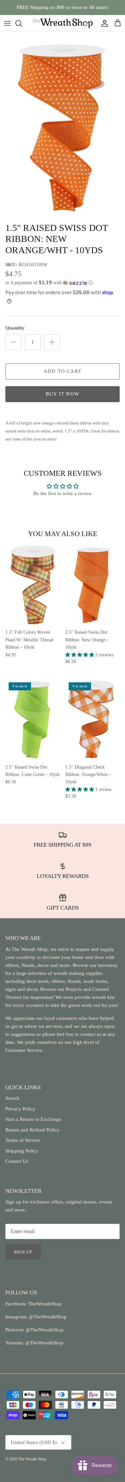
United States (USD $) (34, 1442)
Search (12, 1098)
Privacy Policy (20, 1109)
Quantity (15, 328)
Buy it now (62, 393)
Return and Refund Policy (32, 1129)
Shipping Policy (21, 1150)
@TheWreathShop (44, 1329)
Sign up (23, 1251)
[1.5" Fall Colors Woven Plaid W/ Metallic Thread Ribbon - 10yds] (32, 584)
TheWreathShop (45, 1303)
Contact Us (16, 1161)
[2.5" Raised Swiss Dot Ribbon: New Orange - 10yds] (92, 584)
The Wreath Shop (32, 1459)
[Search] (22, 23)
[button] (62, 283)
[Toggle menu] (7, 23)
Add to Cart (62, 371)
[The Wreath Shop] (63, 23)
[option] (62, 125)
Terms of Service (22, 1140)
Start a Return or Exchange (33, 1119)
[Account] (103, 23)
